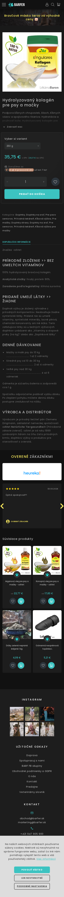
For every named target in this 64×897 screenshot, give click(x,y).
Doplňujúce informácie (16, 242)
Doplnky (20, 214)
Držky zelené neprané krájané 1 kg (17, 647)
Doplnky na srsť (35, 214)
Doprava (32, 755)
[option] (32, 62)
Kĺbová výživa (43, 218)
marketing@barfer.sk (32, 822)
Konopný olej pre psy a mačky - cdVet (47, 583)
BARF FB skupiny (32, 766)
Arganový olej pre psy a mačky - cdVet (17, 583)
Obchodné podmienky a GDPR (32, 771)
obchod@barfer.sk (32, 818)
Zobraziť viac (14, 126)
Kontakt (32, 781)
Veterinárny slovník (31, 792)
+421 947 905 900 (32, 834)
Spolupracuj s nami (32, 760)
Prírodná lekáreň (24, 218)
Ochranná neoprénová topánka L (47, 647)
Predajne (32, 786)
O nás (32, 776)
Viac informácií (46, 859)
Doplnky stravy (20, 222)
